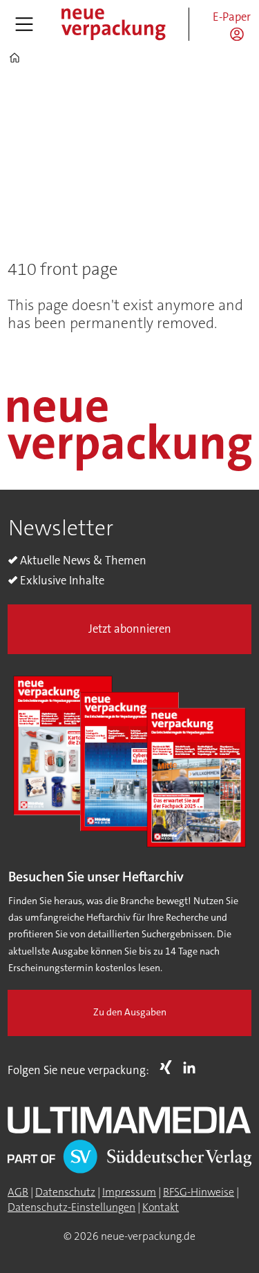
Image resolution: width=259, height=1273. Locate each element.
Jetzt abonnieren (129, 629)
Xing (169, 1067)
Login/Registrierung (240, 34)
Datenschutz (65, 1192)
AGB (18, 1192)
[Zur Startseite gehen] (112, 24)
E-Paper (232, 17)
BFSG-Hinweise (198, 1192)
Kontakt (160, 1207)
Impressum (129, 1192)
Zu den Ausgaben (129, 1012)
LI (192, 1067)
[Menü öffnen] (24, 24)
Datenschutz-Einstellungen (71, 1207)
